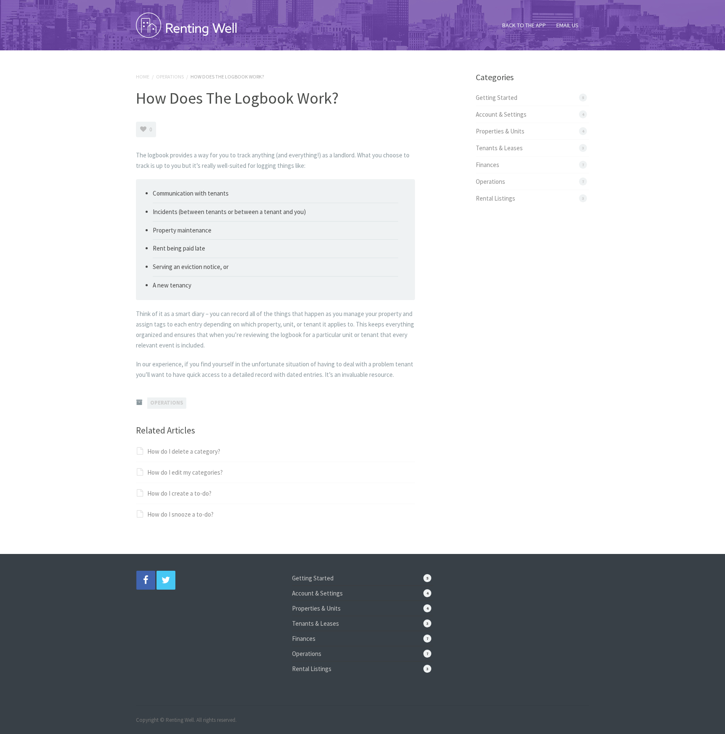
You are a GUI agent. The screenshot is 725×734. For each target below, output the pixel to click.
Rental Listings (495, 198)
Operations (170, 76)
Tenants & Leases (499, 148)
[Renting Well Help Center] (186, 23)
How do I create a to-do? (179, 493)
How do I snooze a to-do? (180, 514)
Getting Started (496, 98)
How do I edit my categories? (185, 472)
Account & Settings (501, 114)
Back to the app (524, 25)
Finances (487, 165)
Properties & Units (500, 131)
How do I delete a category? (183, 451)
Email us (567, 25)
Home (142, 76)
